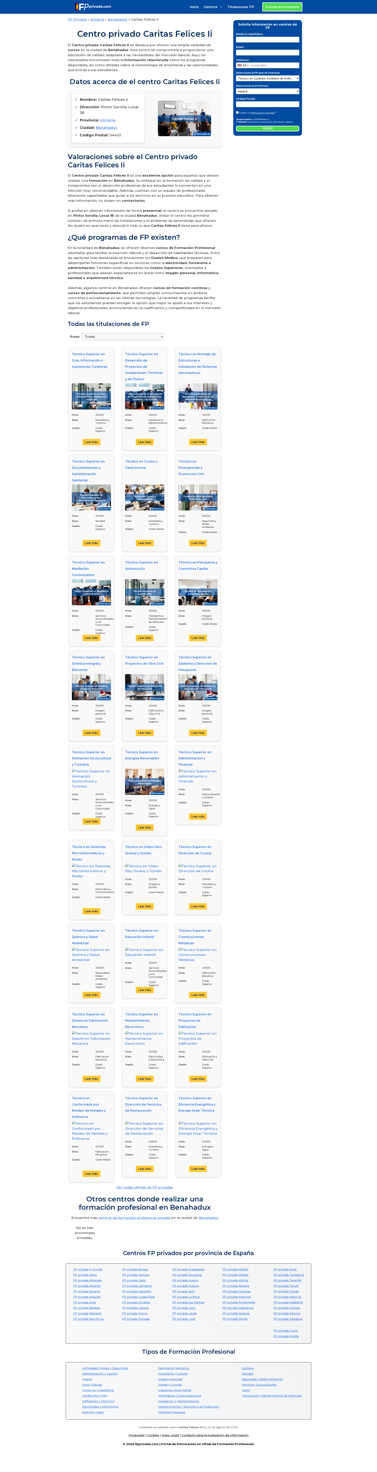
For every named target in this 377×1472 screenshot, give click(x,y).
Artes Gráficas (92, 1385)
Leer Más (91, 442)
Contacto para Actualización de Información (215, 1435)
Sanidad (247, 1374)
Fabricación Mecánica (173, 1368)
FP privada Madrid (235, 1269)
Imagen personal (170, 1379)
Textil (246, 1390)
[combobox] (243, 65)
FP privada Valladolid (288, 1302)
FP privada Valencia (287, 1297)
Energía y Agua (92, 1412)
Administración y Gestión (100, 1374)
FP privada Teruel (286, 1286)
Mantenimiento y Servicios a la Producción (188, 1407)
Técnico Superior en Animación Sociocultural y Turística (91, 758)
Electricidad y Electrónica (100, 1407)
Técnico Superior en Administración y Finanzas (194, 758)
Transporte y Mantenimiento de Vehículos (272, 1396)
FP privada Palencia (236, 1297)
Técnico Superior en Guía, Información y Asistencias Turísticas (89, 360)
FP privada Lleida (184, 1313)
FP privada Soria (285, 1269)
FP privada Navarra (235, 1286)
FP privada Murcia (235, 1280)
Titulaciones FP (240, 7)
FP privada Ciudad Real (138, 1297)
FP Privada (77, 19)
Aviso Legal (170, 1435)
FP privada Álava (85, 1275)
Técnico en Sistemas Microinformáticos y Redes (89, 853)
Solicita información (282, 7)
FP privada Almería (86, 1291)
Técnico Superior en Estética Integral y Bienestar (88, 663)
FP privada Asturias (87, 1297)
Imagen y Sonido (170, 1385)
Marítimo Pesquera (171, 1412)
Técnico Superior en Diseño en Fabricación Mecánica (90, 1020)
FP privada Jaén (183, 1291)
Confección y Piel (94, 1396)
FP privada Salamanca (237, 1308)
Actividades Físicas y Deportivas (105, 1368)
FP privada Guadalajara (188, 1269)
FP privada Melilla (286, 1336)
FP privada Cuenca (135, 1308)
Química (247, 1368)
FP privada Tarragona (289, 1275)
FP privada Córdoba (136, 1302)
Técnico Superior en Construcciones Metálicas (194, 937)
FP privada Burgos (135, 1269)
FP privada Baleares (87, 1313)
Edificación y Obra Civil (98, 1401)
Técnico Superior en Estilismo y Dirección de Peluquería (197, 663)
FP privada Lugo (183, 1319)
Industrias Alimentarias (174, 1390)
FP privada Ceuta (286, 1331)
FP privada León (184, 1308)
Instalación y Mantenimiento (178, 1401)
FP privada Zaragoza (288, 1319)
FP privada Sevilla (234, 1319)
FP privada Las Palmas (188, 1302)
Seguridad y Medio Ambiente (262, 1379)
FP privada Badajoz (86, 1308)
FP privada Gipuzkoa (187, 1275)
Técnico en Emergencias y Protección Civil (191, 468)
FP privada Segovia (235, 1313)
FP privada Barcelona (88, 1319)
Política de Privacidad (262, 112)
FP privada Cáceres (135, 1275)
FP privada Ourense (236, 1291)
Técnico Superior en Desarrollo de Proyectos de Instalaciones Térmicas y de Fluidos (144, 366)
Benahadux (117, 19)
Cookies (153, 1435)
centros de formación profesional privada (134, 1218)
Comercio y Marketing (98, 1390)
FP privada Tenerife (287, 1280)
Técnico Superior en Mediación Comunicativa (88, 569)
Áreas (75, 337)
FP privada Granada (136, 1319)
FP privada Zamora (287, 1313)
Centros (210, 7)
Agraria (87, 1379)
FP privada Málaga (235, 1275)
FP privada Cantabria (137, 1286)
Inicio (194, 7)
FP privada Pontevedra (238, 1302)
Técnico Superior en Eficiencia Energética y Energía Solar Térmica (196, 1104)
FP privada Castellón (136, 1291)
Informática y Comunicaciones (179, 1396)
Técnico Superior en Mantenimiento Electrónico (141, 1020)
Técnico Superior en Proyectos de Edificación (194, 1020)
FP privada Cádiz (134, 1280)
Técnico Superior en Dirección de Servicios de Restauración (143, 1104)
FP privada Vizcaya (287, 1308)
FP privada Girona (134, 1313)
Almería (97, 19)
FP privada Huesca (185, 1286)
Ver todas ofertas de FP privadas (144, 1187)
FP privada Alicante (87, 1286)
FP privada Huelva (185, 1280)
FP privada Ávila (84, 1302)
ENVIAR (268, 128)
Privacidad (137, 1435)
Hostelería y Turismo (173, 1374)
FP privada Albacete (87, 1280)
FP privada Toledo (286, 1291)
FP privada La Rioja (185, 1297)
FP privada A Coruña (87, 1269)
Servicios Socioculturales (259, 1385)
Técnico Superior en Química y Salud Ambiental (88, 937)
